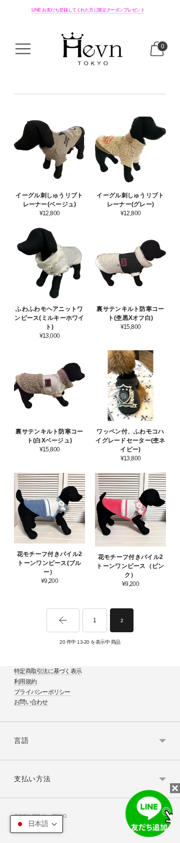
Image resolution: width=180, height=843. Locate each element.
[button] (36, 824)
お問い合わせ (31, 702)
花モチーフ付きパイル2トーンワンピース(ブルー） (49, 563)
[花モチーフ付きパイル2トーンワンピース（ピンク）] (130, 510)
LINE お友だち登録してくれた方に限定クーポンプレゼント (88, 9)
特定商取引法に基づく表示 (48, 671)
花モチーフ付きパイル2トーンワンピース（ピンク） (130, 566)
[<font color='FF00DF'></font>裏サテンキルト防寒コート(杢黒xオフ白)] (130, 263)
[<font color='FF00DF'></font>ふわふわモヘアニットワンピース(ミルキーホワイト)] (49, 263)
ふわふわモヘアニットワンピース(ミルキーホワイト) (49, 318)
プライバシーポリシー (42, 692)
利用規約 (25, 682)
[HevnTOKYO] (90, 49)
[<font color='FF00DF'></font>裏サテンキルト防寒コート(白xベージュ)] (49, 385)
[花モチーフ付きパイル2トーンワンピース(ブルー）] (49, 508)
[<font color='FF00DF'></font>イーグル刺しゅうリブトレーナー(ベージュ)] (49, 149)
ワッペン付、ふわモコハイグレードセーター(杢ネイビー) (130, 440)
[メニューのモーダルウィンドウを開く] (23, 49)
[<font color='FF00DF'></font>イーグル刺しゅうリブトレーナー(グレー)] (130, 149)
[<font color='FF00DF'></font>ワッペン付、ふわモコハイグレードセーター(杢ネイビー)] (130, 385)
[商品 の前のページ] (63, 620)
